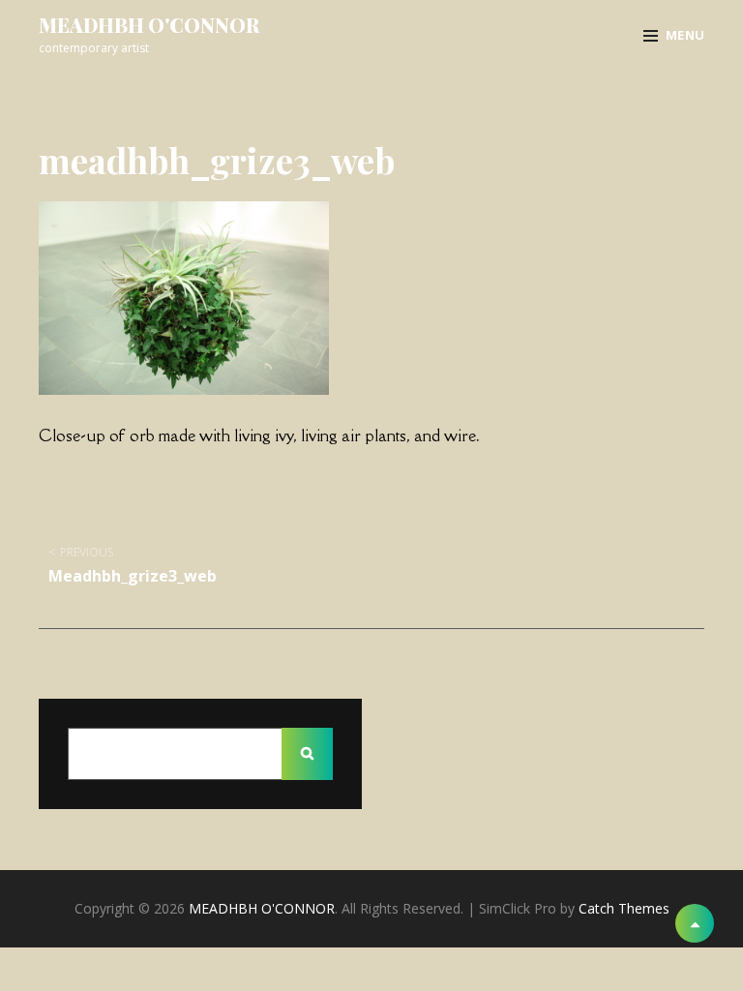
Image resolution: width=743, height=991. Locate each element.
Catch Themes (624, 908)
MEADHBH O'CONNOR (149, 25)
